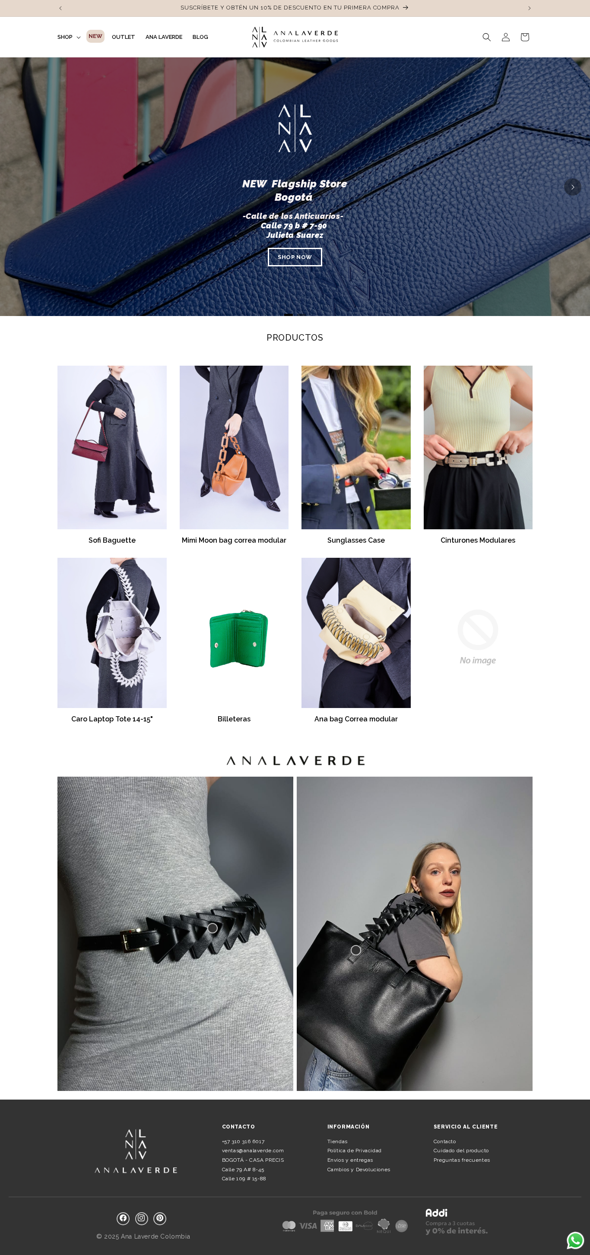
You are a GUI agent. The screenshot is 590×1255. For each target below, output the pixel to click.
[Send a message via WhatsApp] (575, 1240)
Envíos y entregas (350, 1160)
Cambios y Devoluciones (358, 1169)
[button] (68, 37)
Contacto (445, 1141)
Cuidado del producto (461, 1151)
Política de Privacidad (354, 1151)
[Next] (572, 187)
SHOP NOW (295, 257)
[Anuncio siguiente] (529, 8)
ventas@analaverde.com (253, 1151)
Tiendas (337, 1141)
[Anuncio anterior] (60, 8)
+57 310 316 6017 (243, 1141)
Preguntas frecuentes (462, 1160)
